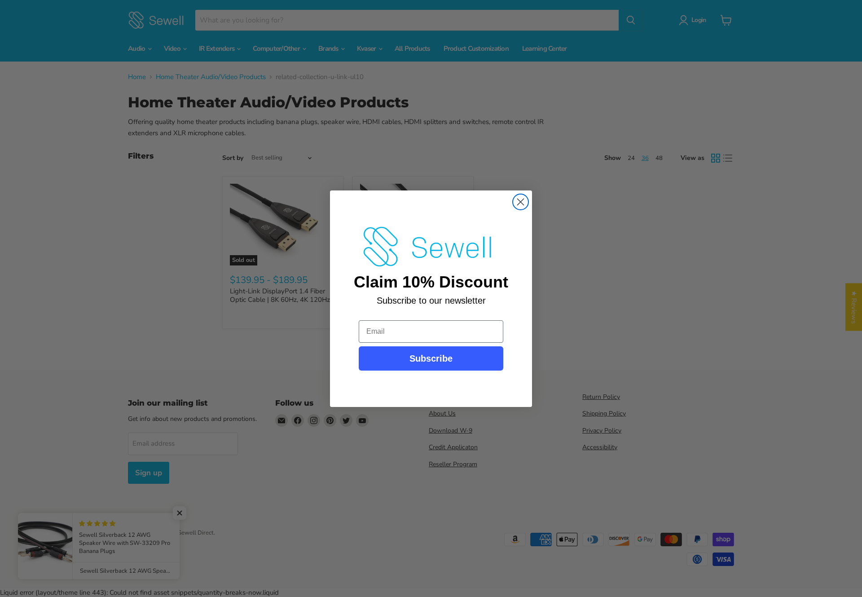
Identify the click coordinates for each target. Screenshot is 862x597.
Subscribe (431, 358)
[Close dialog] (520, 202)
